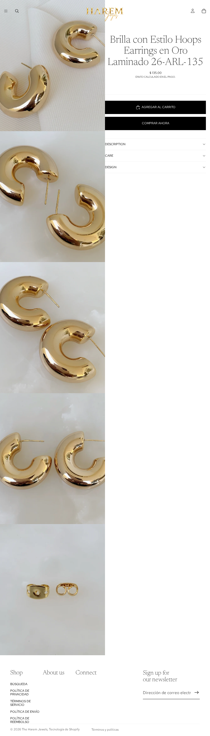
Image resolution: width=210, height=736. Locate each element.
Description (115, 144)
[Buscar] (17, 11)
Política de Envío (24, 711)
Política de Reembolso (19, 720)
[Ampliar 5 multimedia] (52, 589)
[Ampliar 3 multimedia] (52, 327)
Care (109, 156)
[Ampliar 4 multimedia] (52, 458)
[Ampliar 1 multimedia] (52, 65)
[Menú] (6, 11)
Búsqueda (18, 684)
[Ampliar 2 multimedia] (52, 196)
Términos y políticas (105, 730)
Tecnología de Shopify (64, 729)
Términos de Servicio (20, 703)
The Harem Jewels (34, 729)
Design (111, 167)
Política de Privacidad (19, 692)
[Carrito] (203, 11)
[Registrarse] (196, 692)
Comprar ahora (155, 123)
